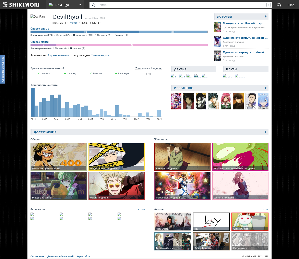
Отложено (103, 34)
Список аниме (40, 28)
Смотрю (62, 34)
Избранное (183, 88)
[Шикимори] (21, 4)
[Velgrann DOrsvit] (197, 75)
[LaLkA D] (174, 75)
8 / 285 (141, 209)
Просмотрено (83, 34)
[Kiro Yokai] (190, 75)
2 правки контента (58, 55)
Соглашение (37, 256)
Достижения (45, 132)
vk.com (74, 22)
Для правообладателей (60, 256)
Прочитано (77, 48)
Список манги (40, 42)
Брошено (121, 34)
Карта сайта (83, 256)
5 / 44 (265, 209)
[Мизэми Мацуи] (205, 75)
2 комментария (100, 55)
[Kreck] (182, 75)
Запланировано (41, 34)
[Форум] (279, 4)
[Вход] (291, 4)
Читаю (60, 48)
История (224, 16)
